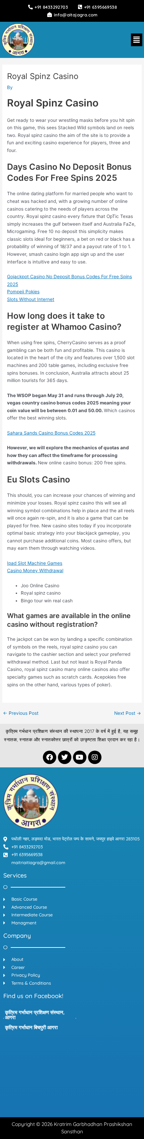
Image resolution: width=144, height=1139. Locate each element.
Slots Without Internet (30, 299)
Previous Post (21, 713)
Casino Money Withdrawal (35, 570)
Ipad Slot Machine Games (34, 563)
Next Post (127, 713)
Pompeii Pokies (23, 291)
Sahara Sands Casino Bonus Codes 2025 (51, 433)
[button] (136, 39)
